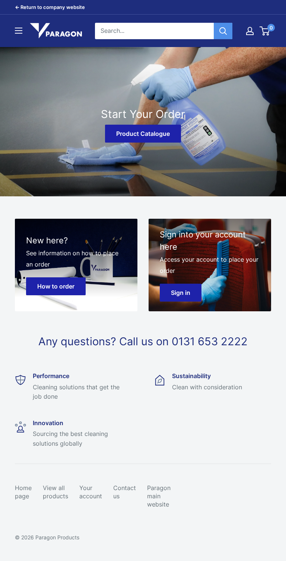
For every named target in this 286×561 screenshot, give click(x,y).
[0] (265, 31)
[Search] (223, 31)
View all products (55, 492)
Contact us (124, 492)
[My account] (250, 31)
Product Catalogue (143, 133)
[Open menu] (18, 31)
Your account (90, 492)
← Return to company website (50, 7)
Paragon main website (159, 496)
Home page (23, 492)
